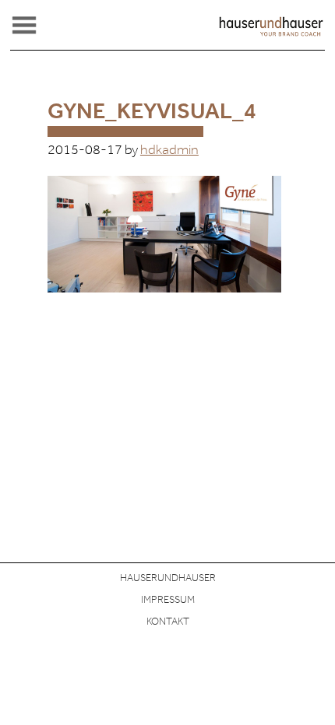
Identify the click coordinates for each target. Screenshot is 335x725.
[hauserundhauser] (271, 33)
